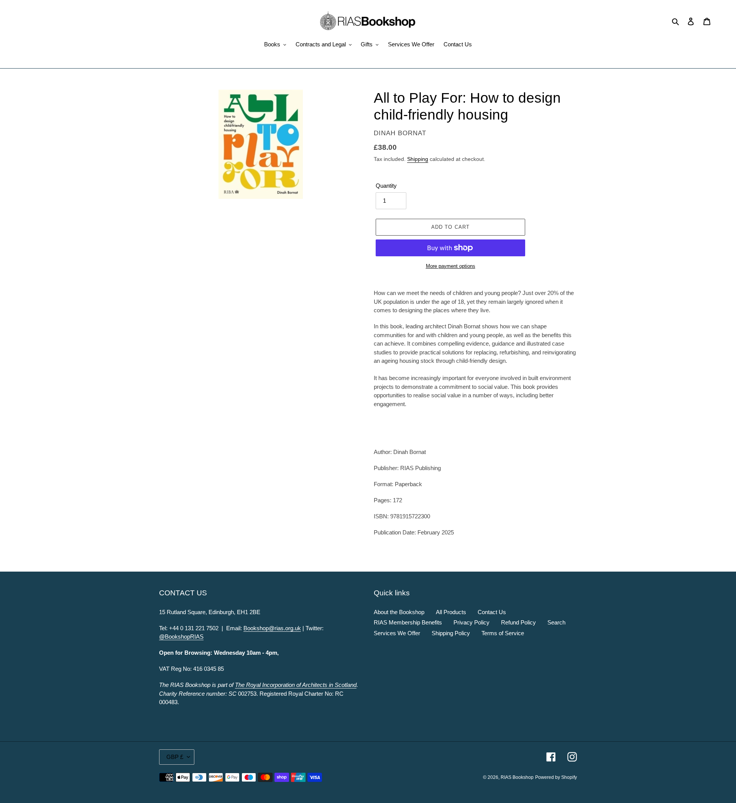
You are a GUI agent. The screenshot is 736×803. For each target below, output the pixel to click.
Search (556, 622)
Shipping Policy (451, 633)
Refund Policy (518, 622)
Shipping (417, 159)
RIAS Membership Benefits (408, 622)
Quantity (386, 185)
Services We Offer (397, 633)
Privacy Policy (471, 622)
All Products (451, 612)
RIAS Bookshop (517, 777)
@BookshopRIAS (181, 636)
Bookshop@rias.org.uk (272, 628)
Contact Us (492, 612)
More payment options (450, 266)
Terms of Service (502, 633)
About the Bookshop (399, 612)
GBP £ (174, 757)
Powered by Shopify (556, 777)
